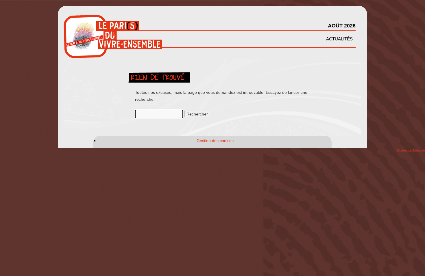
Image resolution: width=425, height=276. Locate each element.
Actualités (339, 38)
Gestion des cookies (215, 140)
